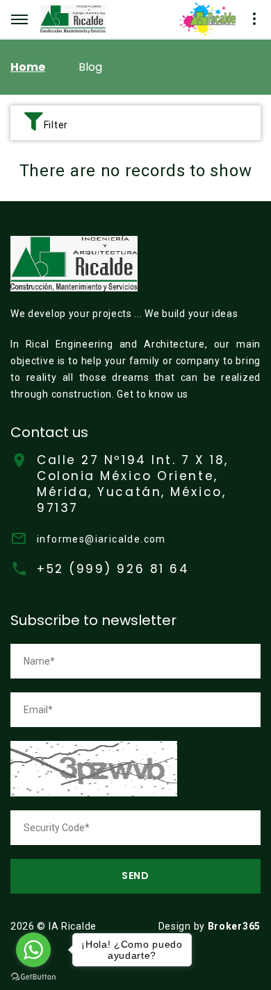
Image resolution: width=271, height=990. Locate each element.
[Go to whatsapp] (33, 949)
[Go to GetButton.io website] (33, 976)
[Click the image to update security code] (93, 768)
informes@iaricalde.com (101, 539)
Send (135, 875)
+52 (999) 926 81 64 (113, 569)
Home (27, 67)
